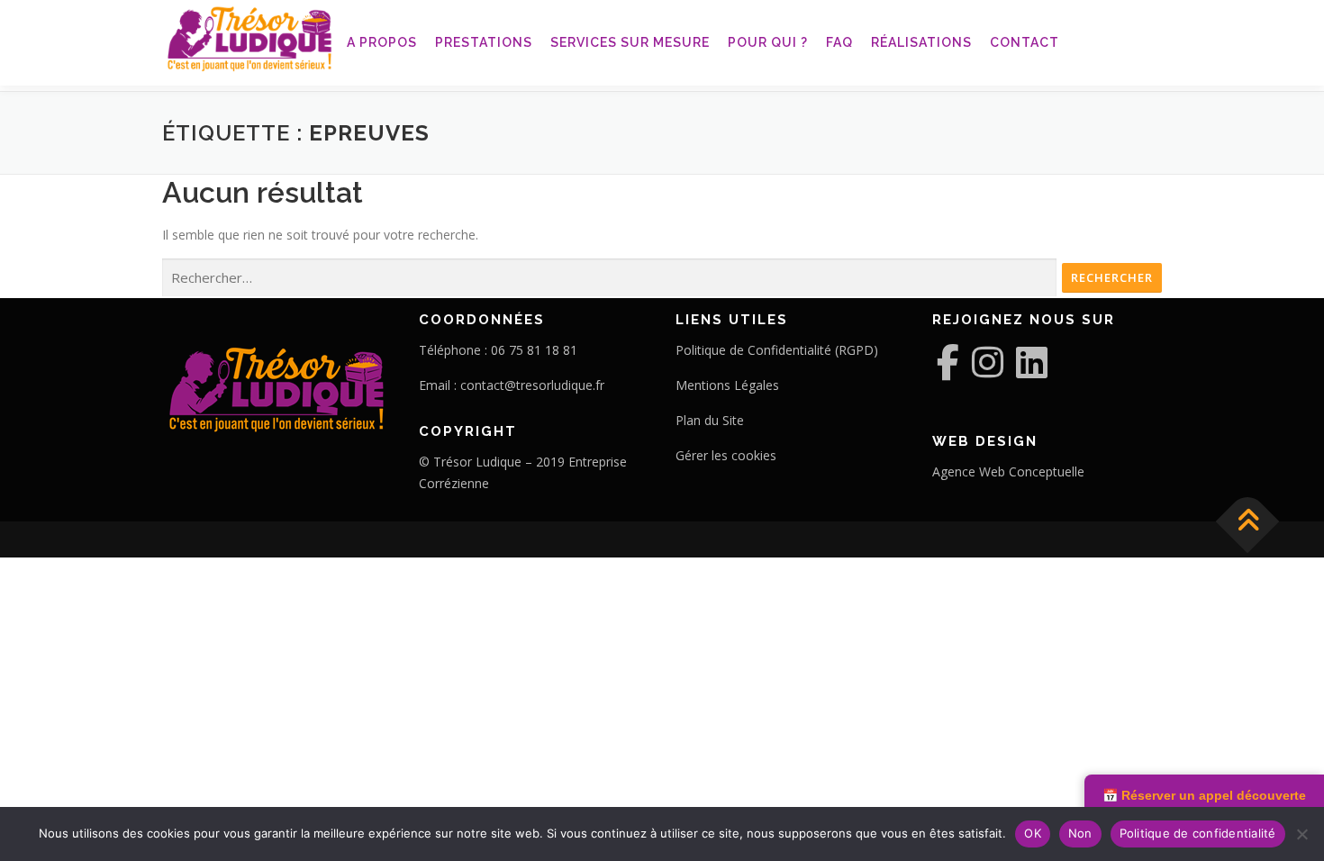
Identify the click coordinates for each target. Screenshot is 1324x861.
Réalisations (921, 42)
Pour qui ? (768, 42)
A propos (382, 42)
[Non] (1301, 834)
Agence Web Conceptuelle (1008, 471)
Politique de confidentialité (1198, 833)
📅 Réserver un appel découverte (1204, 795)
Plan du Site (710, 420)
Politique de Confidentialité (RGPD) (777, 349)
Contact (1024, 42)
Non (1080, 833)
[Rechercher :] (609, 277)
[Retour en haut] (1248, 521)
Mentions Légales (727, 385)
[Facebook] (948, 362)
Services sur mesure (630, 42)
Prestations (483, 42)
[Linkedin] (1031, 362)
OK (1032, 833)
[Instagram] (987, 362)
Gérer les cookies (726, 455)
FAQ (839, 42)
